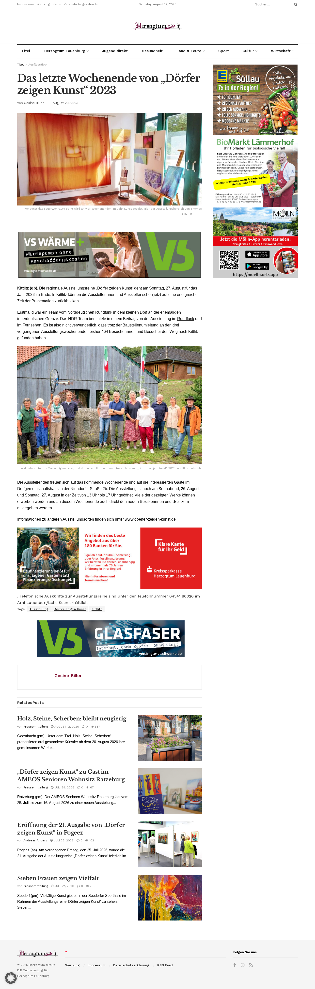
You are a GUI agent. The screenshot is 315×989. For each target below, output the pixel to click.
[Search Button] (295, 4)
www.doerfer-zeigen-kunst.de (150, 519)
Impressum (25, 4)
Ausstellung (39, 609)
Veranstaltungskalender (81, 4)
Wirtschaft (281, 51)
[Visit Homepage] (157, 26)
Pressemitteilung (35, 726)
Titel (25, 51)
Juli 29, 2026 (63, 787)
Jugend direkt (115, 51)
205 (92, 886)
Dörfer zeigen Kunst (70, 609)
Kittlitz (97, 609)
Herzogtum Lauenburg (64, 51)
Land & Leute (188, 51)
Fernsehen (31, 325)
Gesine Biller (34, 103)
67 (91, 787)
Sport (223, 51)
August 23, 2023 (65, 103)
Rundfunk (185, 319)
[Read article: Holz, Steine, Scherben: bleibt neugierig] (170, 738)
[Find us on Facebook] (234, 965)
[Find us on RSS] (251, 965)
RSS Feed (165, 965)
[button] (11, 978)
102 (91, 840)
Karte (57, 4)
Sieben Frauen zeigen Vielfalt (57, 878)
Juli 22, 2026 (63, 886)
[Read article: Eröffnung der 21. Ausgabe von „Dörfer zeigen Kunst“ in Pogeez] (170, 844)
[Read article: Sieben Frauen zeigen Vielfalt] (170, 898)
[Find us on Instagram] (242, 965)
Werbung (43, 4)
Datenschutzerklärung (131, 965)
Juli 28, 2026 (63, 840)
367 (97, 726)
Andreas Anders (35, 840)
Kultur (248, 51)
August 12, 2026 (66, 726)
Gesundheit (152, 51)
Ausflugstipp (37, 64)
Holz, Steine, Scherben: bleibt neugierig (71, 718)
